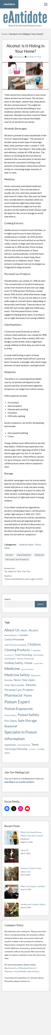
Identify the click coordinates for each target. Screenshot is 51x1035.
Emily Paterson (18, 57)
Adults (24, 630)
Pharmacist (13, 695)
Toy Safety (32, 749)
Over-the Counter (14, 685)
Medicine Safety (26, 544)
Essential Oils (9, 655)
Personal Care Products (17, 559)
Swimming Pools (23, 745)
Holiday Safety (13, 663)
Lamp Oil (24, 850)
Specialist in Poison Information (20, 735)
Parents (31, 685)
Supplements (10, 744)
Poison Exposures (18, 708)
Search (7, 599)
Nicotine (8, 680)
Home (4, 34)
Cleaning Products (17, 650)
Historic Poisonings (25, 658)
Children (34, 644)
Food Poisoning (23, 654)
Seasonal (10, 726)
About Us (11, 630)
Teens (35, 744)
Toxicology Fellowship (15, 748)
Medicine (39, 554)
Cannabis (23, 635)
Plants (28, 695)
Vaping (7, 753)
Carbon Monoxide (14, 639)
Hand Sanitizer (24, 554)
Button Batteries (10, 635)
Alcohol (9, 554)
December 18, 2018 (34, 57)
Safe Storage (27, 720)
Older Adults (28, 680)
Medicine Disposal (27, 669)
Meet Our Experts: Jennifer (33, 886)
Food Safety (38, 655)
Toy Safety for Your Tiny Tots (17, 571)
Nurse (17, 679)
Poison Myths (10, 715)
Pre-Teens (10, 720)
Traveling (40, 749)
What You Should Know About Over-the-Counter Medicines (32, 835)
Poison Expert (17, 701)
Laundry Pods (38, 663)
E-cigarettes (36, 650)
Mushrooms (36, 675)
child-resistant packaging (15, 645)
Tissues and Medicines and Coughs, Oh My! (23, 579)
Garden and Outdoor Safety (33, 904)
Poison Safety (28, 714)
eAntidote (9, 4)
